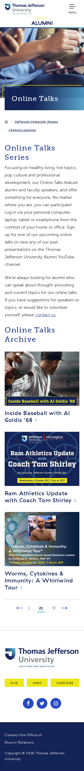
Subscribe (65, 683)
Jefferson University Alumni (36, 121)
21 (41, 608)
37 (54, 608)
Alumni (42, 23)
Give (14, 683)
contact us (45, 314)
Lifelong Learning (22, 130)
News (37, 683)
